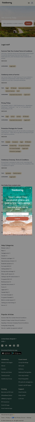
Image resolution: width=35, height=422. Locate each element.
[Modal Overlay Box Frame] (17, 211)
